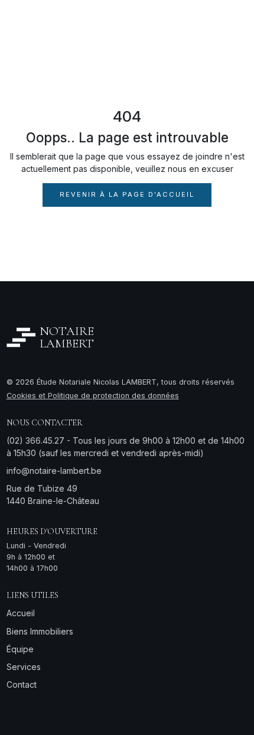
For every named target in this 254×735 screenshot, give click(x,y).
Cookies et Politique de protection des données (92, 395)
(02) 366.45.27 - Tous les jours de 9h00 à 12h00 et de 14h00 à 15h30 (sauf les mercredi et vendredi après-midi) (125, 446)
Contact (21, 684)
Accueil (20, 613)
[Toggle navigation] (234, 23)
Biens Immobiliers (39, 631)
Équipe (20, 649)
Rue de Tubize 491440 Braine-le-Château (52, 494)
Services (23, 667)
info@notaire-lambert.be (54, 471)
